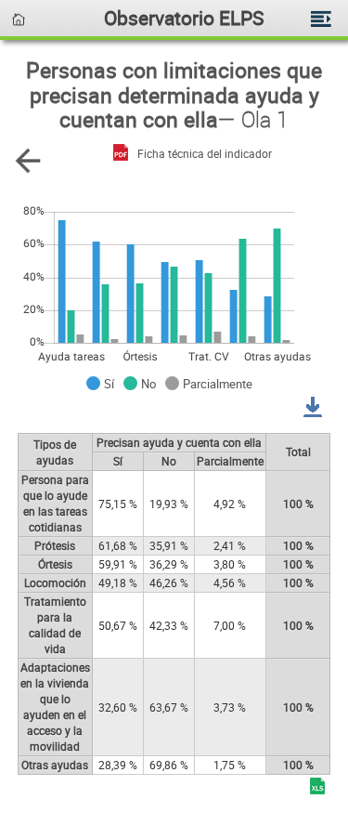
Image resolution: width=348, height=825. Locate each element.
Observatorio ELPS (184, 17)
